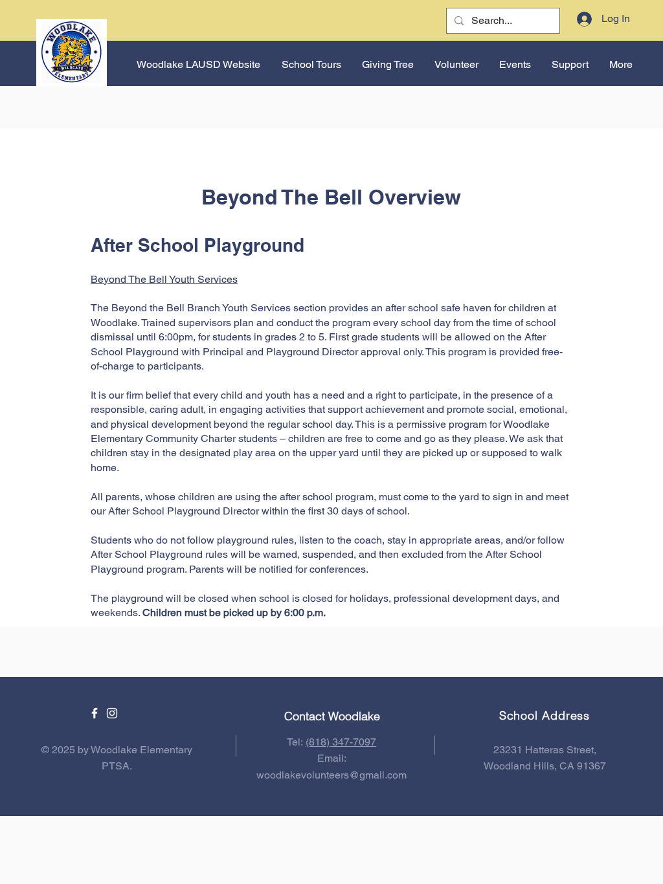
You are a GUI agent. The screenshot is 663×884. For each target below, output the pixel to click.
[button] (514, 65)
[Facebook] (94, 713)
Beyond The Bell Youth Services (164, 279)
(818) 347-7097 (341, 742)
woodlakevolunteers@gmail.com (331, 775)
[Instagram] (112, 713)
